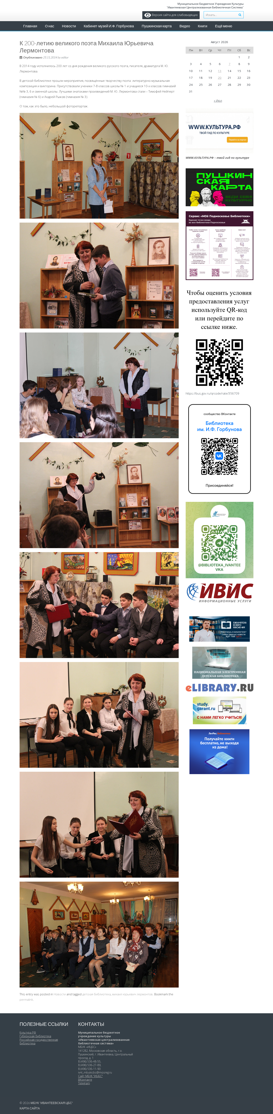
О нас (49, 26)
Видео (184, 26)
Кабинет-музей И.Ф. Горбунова (109, 26)
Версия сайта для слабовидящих (174, 15)
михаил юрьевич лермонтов (132, 994)
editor (65, 57)
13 (219, 71)
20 (219, 78)
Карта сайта (30, 1108)
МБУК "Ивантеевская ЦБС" (52, 1103)
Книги (202, 26)
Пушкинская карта (157, 26)
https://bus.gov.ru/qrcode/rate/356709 (212, 393)
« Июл (218, 101)
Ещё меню (223, 26)
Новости (69, 26)
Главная (30, 26)
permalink (26, 1000)
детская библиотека (96, 994)
